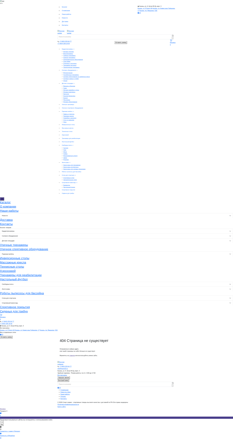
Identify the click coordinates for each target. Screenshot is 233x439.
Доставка (65, 21)
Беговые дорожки (68, 51)
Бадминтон (66, 185)
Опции (65, 80)
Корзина (3, 409)
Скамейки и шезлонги (69, 118)
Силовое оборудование (69, 70)
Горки (65, 88)
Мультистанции (67, 73)
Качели (65, 98)
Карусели (66, 94)
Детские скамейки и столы (71, 90)
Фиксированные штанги (70, 155)
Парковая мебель (67, 111)
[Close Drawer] (2, 199)
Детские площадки (67, 83)
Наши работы (66, 14)
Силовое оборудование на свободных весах (76, 76)
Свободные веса (67, 145)
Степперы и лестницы (70, 63)
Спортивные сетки (68, 178)
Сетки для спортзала (68, 175)
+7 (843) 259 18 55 (64, 43)
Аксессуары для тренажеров (71, 165)
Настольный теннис (69, 187)
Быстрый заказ (63, 380)
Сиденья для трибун (68, 193)
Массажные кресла (67, 128)
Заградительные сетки (70, 180)
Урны (64, 122)
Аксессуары (65, 162)
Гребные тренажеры (69, 55)
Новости (65, 18)
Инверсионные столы (68, 124)
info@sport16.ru (63, 368)
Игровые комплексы (69, 92)
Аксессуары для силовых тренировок (74, 169)
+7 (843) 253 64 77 (65, 41)
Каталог (64, 7)
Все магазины (62, 375)
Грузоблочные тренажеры (71, 75)
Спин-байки (66, 61)
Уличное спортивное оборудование (72, 108)
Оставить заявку (120, 42)
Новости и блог (65, 392)
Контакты (65, 25)
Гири (64, 150)
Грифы (65, 153)
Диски (65, 152)
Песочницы (66, 100)
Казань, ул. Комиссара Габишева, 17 (27, 330)
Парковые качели (68, 116)
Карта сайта (62, 406)
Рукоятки (66, 159)
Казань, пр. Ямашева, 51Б (148, 10)
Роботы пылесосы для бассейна (71, 171)
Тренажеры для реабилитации (71, 138)
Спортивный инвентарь (69, 182)
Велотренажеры (68, 53)
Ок (2, 424)
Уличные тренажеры (68, 104)
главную (72, 355)
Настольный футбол (68, 141)
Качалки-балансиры (69, 96)
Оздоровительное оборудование (73, 59)
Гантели (65, 148)
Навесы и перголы (68, 114)
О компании (66, 10)
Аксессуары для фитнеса (70, 167)
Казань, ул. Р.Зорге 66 (145, 8)
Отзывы (63, 396)
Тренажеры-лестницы (69, 65)
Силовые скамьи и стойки (71, 78)
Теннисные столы (67, 131)
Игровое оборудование (70, 102)
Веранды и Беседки (69, 86)
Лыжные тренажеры (69, 57)
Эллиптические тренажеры (71, 67)
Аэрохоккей (65, 135)
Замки (65, 157)
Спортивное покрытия (68, 190)
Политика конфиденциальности (68, 404)
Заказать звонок (63, 377)
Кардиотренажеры (67, 49)
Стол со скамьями (68, 120)
